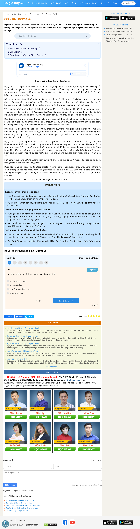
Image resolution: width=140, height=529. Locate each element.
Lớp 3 (94, 3)
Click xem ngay (74, 380)
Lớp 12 (30, 3)
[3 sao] (94, 316)
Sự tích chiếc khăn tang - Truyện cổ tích (23, 343)
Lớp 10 (44, 3)
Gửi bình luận (10, 485)
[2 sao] (91, 316)
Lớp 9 (51, 3)
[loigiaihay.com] (14, 4)
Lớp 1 (109, 3)
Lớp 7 (66, 3)
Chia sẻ (20, 317)
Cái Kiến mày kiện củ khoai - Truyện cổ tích (24, 351)
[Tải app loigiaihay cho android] (111, 18)
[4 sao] (96, 316)
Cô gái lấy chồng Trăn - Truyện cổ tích (22, 336)
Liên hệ (10, 520)
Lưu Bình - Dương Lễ (17, 19)
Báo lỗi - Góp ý (52, 372)
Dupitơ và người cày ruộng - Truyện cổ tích (22, 508)
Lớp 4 (87, 3)
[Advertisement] (120, 77)
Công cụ (116, 3)
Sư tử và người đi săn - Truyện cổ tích (20, 500)
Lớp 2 (102, 3)
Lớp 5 (80, 3)
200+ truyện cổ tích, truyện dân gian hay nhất (25, 14)
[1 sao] (88, 316)
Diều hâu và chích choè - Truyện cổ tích (23, 328)
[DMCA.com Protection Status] (50, 525)
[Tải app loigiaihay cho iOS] (127, 18)
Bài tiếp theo (52, 322)
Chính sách (22, 520)
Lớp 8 (58, 3)
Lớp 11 (37, 3)
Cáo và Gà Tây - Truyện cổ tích (17, 510)
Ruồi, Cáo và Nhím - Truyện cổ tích (19, 503)
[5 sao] (99, 316)
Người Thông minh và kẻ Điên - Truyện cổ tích (23, 505)
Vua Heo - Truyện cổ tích (17, 359)
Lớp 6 (73, 3)
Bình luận (10, 317)
